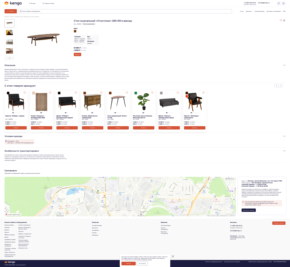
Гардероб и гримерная (8, 245)
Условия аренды (259, 11)
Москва (33, 3)
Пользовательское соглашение (232, 261)
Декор (6, 237)
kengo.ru (162, 258)
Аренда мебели (9, 225)
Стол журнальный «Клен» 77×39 (117, 117)
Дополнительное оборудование (23, 244)
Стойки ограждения (24, 225)
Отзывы (94, 232)
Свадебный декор (10, 242)
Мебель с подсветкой (24, 234)
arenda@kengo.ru (264, 3)
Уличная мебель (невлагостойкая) (23, 240)
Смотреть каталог (279, 223)
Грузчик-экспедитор (164, 228)
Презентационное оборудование (10, 255)
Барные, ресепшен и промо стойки (24, 228)
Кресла (7, 232)
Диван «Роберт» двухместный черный (64, 117)
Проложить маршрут (249, 210)
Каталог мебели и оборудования (16, 222)
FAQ (284, 11)
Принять (128, 263)
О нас (241, 11)
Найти (227, 11)
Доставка (95, 228)
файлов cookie (147, 259)
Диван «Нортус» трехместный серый (166, 117)
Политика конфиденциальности (213, 261)
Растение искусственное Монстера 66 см (142, 117)
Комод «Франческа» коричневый (90, 117)
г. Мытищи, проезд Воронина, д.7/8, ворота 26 (237, 237)
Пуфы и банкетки (10, 252)
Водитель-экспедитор (164, 232)
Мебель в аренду (10, 234)
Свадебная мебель (10, 239)
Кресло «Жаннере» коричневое (191, 117)
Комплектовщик (166, 225)
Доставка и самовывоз (273, 11)
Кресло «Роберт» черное (14, 116)
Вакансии (249, 11)
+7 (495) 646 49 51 (250, 3)
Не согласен (142, 263)
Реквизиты (95, 235)
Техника (20, 231)
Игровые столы (23, 248)
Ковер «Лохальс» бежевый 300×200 (38, 117)
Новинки (7, 227)
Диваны (7, 230)
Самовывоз (95, 230)
